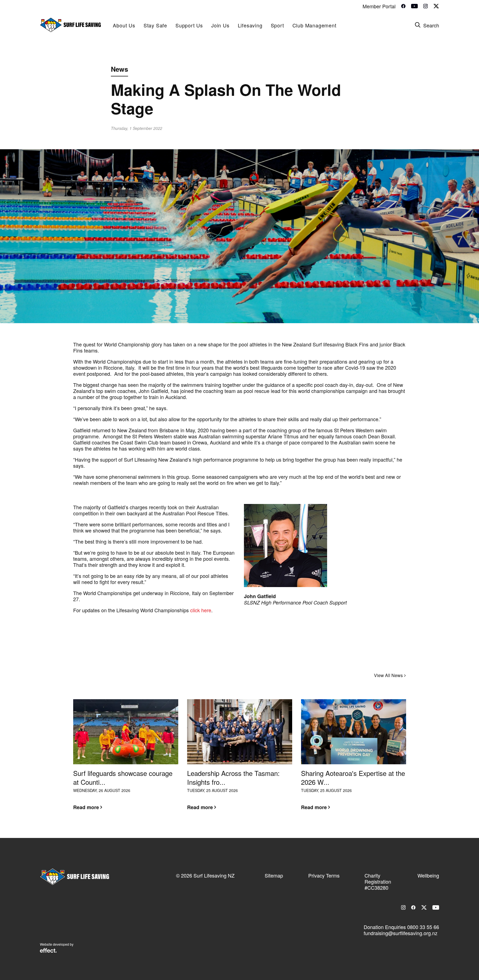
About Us (124, 25)
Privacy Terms (324, 875)
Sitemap (274, 875)
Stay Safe (155, 25)
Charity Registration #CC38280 (378, 881)
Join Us (220, 25)
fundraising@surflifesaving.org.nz (400, 933)
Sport (277, 25)
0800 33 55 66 (423, 926)
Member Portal (379, 6)
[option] (126, 759)
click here (200, 610)
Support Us (189, 25)
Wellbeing (428, 875)
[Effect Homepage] (48, 951)
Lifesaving (250, 25)
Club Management (314, 25)
